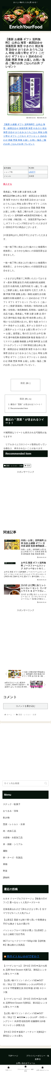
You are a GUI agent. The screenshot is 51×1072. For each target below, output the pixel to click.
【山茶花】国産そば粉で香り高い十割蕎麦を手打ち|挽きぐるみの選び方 (25, 922)
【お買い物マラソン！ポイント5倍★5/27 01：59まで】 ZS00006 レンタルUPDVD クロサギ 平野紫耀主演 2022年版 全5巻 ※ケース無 (24, 986)
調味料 (6, 877)
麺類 (5, 851)
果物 (5, 864)
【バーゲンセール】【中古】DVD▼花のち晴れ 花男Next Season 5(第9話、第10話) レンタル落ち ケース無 (25, 1003)
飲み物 (6, 817)
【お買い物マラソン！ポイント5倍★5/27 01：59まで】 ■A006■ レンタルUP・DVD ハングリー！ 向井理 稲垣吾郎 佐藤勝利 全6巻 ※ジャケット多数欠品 (25, 1019)
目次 (23, 383)
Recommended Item (19, 408)
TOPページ (13, 1056)
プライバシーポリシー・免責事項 (37, 1057)
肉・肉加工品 (9, 831)
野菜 (5, 871)
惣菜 (28, 466)
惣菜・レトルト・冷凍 (14, 466)
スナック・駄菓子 (11, 804)
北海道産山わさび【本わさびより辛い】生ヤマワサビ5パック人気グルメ (25, 911)
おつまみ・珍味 (10, 811)
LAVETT (32, 172)
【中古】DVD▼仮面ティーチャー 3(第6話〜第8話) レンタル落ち (24, 1034)
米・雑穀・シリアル (13, 844)
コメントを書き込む (25, 706)
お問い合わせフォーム (25, 1063)
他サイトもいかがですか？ (23, 956)
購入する (7, 184)
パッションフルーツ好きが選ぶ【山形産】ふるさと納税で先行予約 (25, 932)
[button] (45, 783)
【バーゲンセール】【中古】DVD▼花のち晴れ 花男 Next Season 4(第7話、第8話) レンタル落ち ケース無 (25, 970)
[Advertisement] (25, 499)
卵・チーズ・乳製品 (13, 857)
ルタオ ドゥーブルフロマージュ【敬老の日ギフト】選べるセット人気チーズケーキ (25, 900)
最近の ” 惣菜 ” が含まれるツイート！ (26, 404)
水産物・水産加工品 (13, 837)
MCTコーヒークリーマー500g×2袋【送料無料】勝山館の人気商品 (24, 943)
